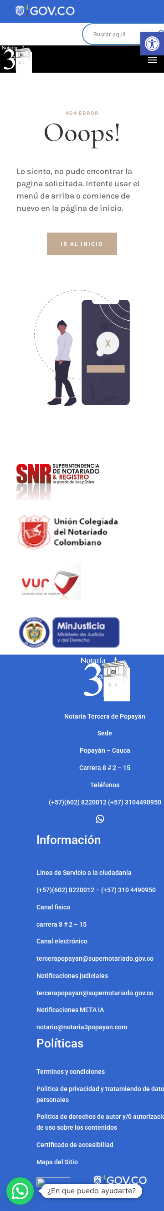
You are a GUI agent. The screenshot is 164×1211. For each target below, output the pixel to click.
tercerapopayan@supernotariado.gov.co (95, 993)
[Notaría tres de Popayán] (105, 699)
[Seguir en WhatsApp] (100, 819)
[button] (152, 43)
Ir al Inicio (82, 243)
